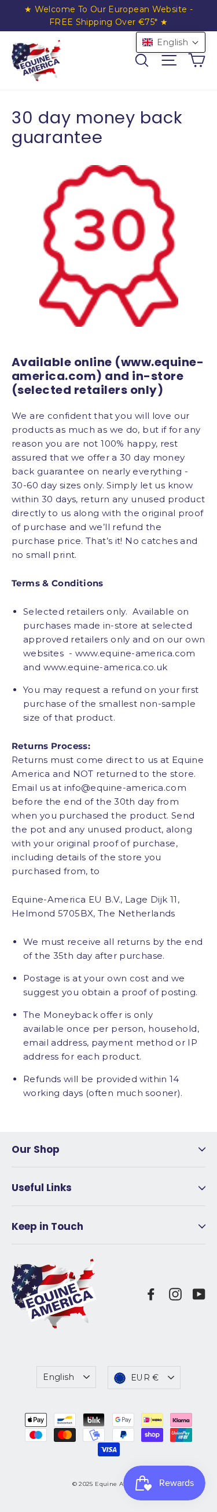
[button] (171, 42)
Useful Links (42, 1188)
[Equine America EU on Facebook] (151, 1294)
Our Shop (36, 1149)
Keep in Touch (47, 1226)
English (58, 1377)
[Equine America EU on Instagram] (175, 1294)
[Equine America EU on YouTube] (199, 1294)
